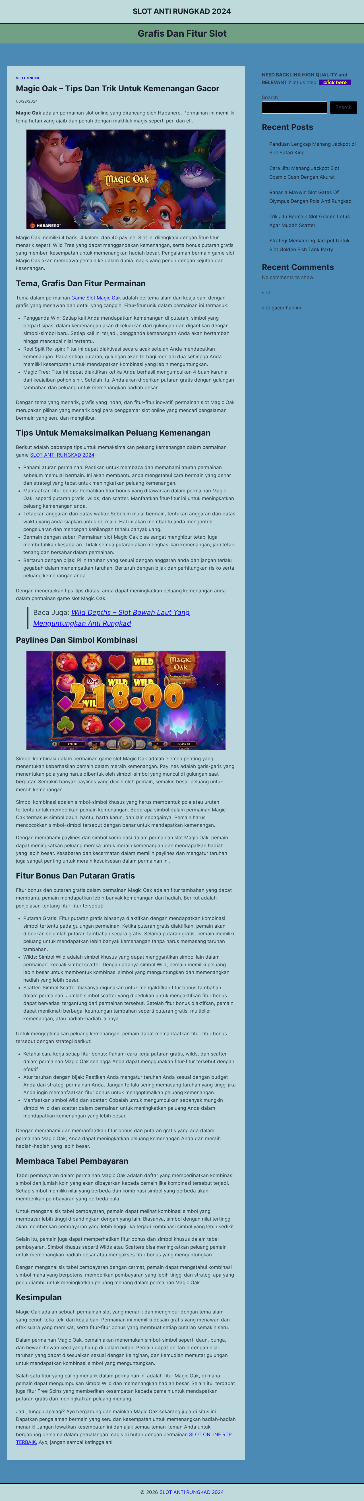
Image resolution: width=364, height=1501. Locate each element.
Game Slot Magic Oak (96, 298)
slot (266, 292)
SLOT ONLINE (28, 78)
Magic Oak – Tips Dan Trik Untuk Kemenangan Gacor (117, 88)
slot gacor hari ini (281, 308)
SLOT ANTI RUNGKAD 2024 (62, 455)
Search (270, 97)
